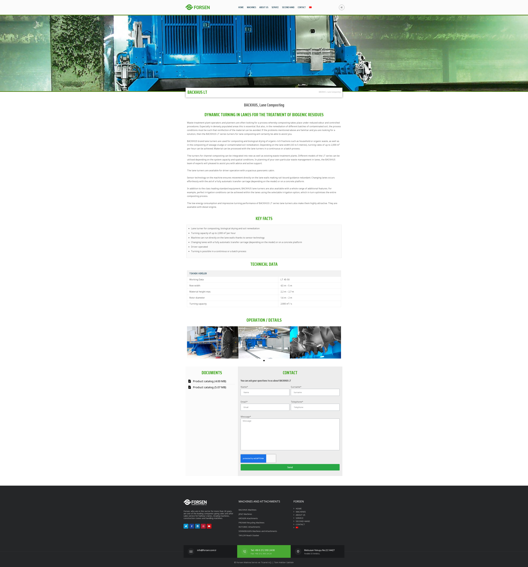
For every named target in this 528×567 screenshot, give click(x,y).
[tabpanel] (212, 342)
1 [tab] (264, 360)
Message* (246, 416)
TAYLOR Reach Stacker (249, 535)
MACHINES (301, 511)
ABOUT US (300, 515)
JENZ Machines (245, 514)
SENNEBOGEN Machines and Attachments (258, 531)
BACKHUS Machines (247, 509)
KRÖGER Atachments (248, 518)
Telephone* (297, 401)
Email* (244, 401)
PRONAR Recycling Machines (251, 522)
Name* (244, 386)
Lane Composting (334, 92)
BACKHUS (322, 92)
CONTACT (300, 524)
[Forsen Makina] (197, 7)
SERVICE (299, 518)
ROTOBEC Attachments (249, 527)
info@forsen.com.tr (206, 550)
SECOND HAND (303, 521)
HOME (299, 508)
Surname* (296, 386)
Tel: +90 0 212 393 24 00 (263, 550)
